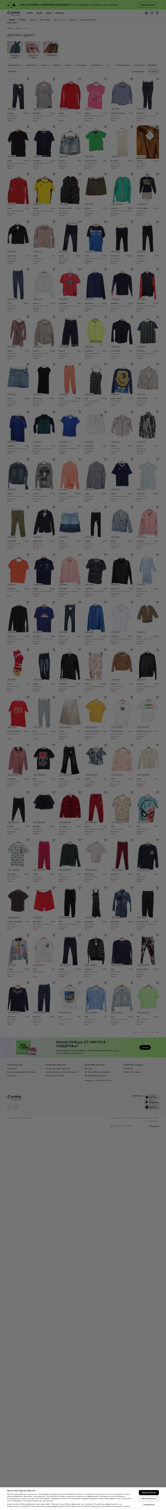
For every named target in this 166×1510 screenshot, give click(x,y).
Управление (148, 1505)
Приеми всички (149, 1493)
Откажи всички (148, 1499)
